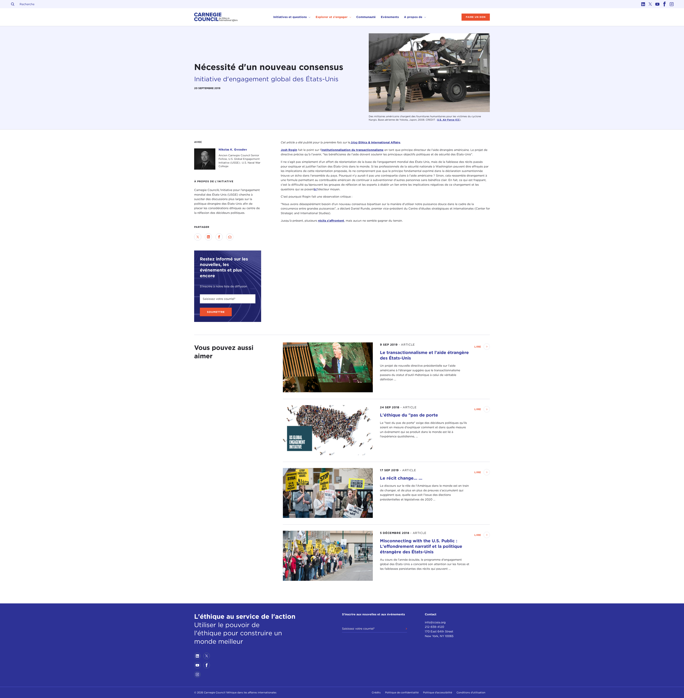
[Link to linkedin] (643, 4)
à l (315, 189)
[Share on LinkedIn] (208, 237)
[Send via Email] (229, 237)
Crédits (376, 692)
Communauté (366, 17)
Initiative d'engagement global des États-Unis (266, 79)
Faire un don (476, 17)
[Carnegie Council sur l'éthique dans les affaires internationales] (216, 17)
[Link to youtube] (657, 4)
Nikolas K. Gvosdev (233, 149)
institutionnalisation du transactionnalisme (352, 149)
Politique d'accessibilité (437, 692)
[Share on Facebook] (219, 237)
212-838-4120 (434, 627)
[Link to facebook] (664, 4)
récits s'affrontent (331, 220)
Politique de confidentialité (402, 692)
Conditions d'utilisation (471, 692)
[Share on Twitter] (197, 237)
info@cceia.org (435, 622)
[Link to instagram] (671, 4)
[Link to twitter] (650, 4)
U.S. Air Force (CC (448, 119)
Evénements (390, 17)
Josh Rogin (289, 149)
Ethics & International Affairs (375, 142)
